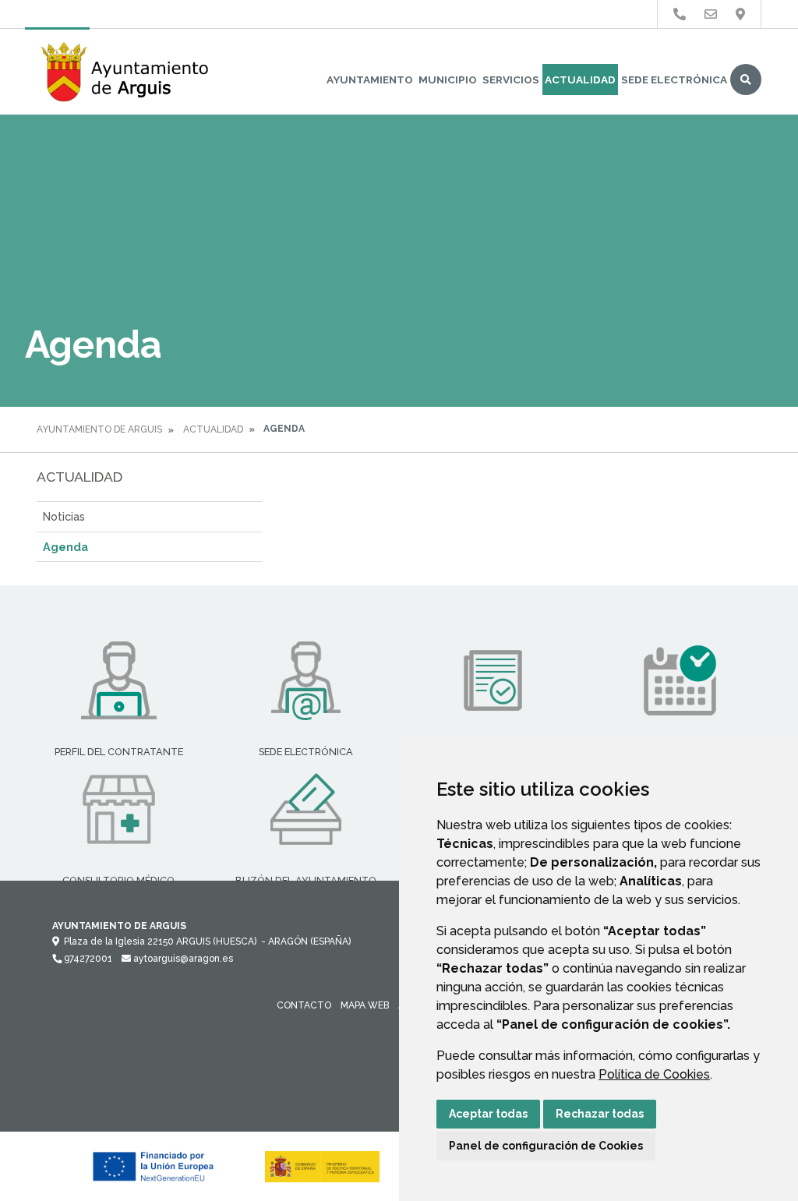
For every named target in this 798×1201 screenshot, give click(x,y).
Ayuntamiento (370, 79)
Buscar (745, 79)
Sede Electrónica (674, 79)
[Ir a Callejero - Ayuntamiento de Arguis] (740, 14)
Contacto (304, 1005)
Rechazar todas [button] (600, 1113)
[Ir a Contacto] (710, 14)
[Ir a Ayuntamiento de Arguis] (126, 72)
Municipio (447, 79)
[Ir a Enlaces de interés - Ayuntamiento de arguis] (679, 14)
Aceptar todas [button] (488, 1113)
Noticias (64, 516)
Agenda (65, 546)
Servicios (510, 79)
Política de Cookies (654, 1074)
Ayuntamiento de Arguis (99, 429)
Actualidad (580, 79)
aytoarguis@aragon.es (182, 958)
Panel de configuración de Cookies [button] (546, 1145)
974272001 (87, 958)
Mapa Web (365, 1005)
